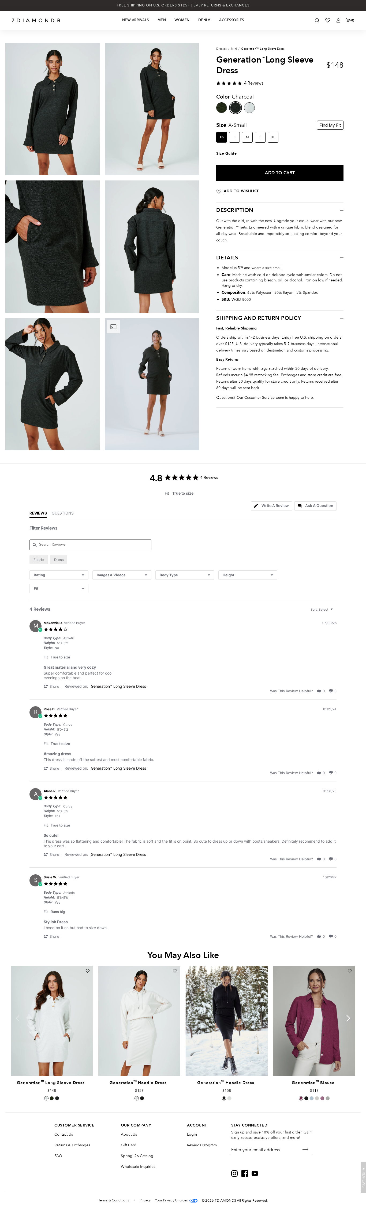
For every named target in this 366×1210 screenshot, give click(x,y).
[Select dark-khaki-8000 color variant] (52, 1098)
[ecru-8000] (249, 107)
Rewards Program (202, 1145)
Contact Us (63, 1134)
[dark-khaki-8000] (221, 107)
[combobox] (58, 575)
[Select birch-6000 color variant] (317, 1098)
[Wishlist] (327, 20)
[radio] (38, 559)
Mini (234, 48)
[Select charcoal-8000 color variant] (57, 1098)
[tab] (271, 506)
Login (192, 1134)
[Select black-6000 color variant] (306, 1098)
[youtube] (255, 1173)
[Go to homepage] (36, 20)
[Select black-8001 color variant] (142, 1098)
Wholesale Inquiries (138, 1166)
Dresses (221, 48)
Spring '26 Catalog (137, 1155)
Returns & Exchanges (72, 1145)
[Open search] (317, 20)
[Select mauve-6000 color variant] (322, 1098)
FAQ (58, 1155)
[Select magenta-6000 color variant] (301, 1098)
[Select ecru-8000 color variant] (46, 1098)
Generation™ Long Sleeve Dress (118, 686)
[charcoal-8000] (235, 107)
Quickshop (52, 1064)
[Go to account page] (338, 20)
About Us (129, 1134)
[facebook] (244, 1173)
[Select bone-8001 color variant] (137, 1098)
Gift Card (128, 1145)
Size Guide (226, 153)
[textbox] (335, 611)
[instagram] (234, 1173)
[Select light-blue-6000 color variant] (311, 1098)
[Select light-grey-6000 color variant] (328, 1098)
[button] (54, 686)
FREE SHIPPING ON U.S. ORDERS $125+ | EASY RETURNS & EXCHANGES (183, 5)
